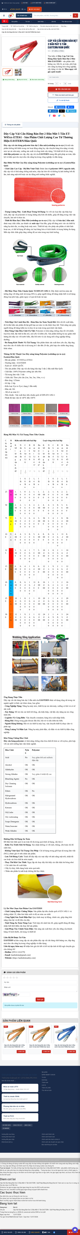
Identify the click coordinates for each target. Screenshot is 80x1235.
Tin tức (44, 1077)
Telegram (72, 111)
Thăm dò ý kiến (46, 1087)
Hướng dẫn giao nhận (8, 1139)
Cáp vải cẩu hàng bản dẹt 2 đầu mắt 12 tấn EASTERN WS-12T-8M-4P (14, 1047)
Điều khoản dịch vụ (7, 1142)
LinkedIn (54, 111)
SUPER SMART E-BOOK (48, 1074)
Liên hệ (44, 1085)
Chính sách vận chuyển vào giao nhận (53, 1142)
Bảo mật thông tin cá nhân (49, 1144)
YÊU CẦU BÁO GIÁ (64, 89)
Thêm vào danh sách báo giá (64, 95)
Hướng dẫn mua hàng (8, 1134)
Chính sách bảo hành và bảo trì (51, 1139)
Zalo (24, 9)
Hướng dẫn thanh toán (8, 1137)
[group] (23, 51)
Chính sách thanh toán (48, 1137)
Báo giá (21, 1051)
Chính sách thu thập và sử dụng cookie (31, 1166)
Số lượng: (51, 83)
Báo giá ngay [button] (35, 9)
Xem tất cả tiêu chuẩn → (9, 1080)
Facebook (61, 107)
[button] (76, 1039)
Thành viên (45, 1082)
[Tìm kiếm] (75, 15)
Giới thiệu (44, 1080)
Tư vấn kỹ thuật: (64, 100)
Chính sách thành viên (48, 1134)
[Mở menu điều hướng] (4, 15)
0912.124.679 (16, 9)
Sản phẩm (45, 1072)
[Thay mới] (18, 994)
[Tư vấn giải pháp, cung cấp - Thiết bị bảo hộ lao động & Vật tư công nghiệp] (11, 15)
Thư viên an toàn (47, 1090)
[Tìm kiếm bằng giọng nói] (71, 15)
